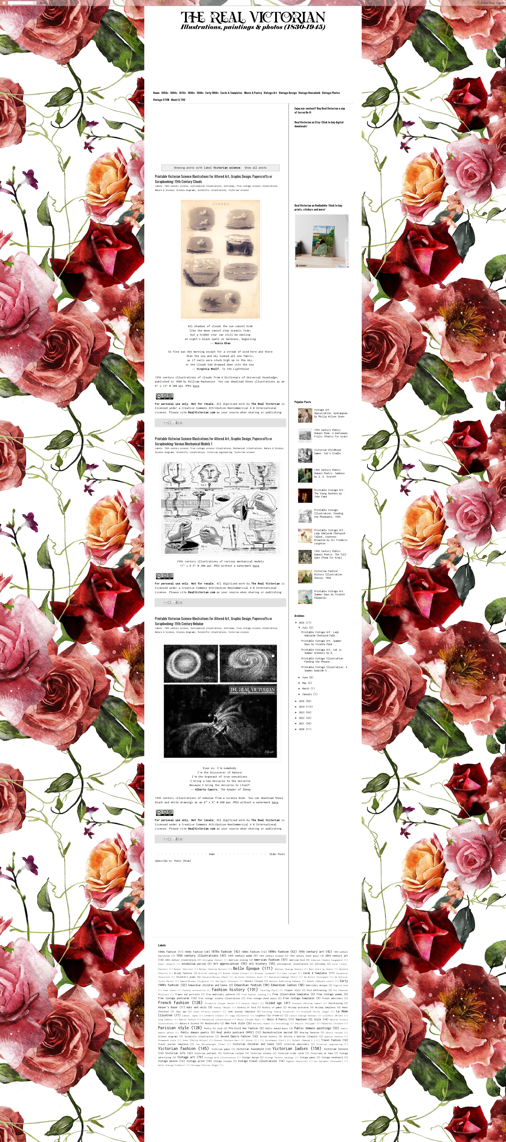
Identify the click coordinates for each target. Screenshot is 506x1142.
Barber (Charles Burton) (213, 969)
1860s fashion (194, 951)
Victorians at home (322, 1053)
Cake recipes (289, 973)
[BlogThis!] (170, 423)
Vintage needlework (332, 1057)
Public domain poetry (195, 1032)
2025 (302, 701)
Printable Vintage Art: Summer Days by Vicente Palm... (321, 642)
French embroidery (332, 998)
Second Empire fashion (235, 1036)
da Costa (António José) (248, 977)
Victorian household (250, 1049)
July (305, 627)
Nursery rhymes (261, 1023)
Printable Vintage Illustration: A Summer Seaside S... (324, 669)
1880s (191, 93)
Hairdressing (336, 1003)
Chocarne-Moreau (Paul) (215, 977)
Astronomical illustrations (206, 186)
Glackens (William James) (307, 1003)
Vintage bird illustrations (220, 1057)
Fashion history (228, 989)
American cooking (238, 960)
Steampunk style (167, 1040)
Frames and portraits (187, 994)
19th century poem (240, 955)
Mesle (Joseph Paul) (249, 1019)
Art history (258, 963)
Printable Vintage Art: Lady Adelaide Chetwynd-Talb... (320, 634)
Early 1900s (212, 93)
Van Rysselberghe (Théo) (210, 1044)
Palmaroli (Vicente (332, 1023)
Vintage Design (288, 93)
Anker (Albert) (166, 964)
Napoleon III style (308, 1019)
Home (156, 93)
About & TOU (178, 100)
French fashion (173, 1002)
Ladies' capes (190, 1015)
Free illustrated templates (291, 994)
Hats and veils (197, 1007)
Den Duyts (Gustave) (226, 981)
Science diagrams (185, 190)
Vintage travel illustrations (257, 1061)
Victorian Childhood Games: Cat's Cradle (327, 451)
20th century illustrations (180, 960)
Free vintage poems (329, 994)
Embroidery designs (316, 985)
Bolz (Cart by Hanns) (321, 969)
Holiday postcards (298, 1007)
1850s (164, 93)
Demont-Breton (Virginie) (194, 981)
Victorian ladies (290, 1048)
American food (297, 960)
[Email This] (166, 423)
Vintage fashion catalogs (279, 1057)
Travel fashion (331, 1040)
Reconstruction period (277, 1032)
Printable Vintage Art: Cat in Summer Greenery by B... (321, 651)
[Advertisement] (253, 61)
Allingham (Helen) (212, 960)
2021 (302, 723)
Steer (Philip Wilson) (195, 1040)
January (307, 694)
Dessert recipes (254, 981)
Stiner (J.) (252, 1040)
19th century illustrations (197, 955)
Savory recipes (334, 1032)
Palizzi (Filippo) (305, 1023)
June (305, 677)
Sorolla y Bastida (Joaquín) (300, 1036)
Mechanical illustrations (247, 448)
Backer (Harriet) (183, 969)
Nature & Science (164, 190)
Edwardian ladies (283, 985)
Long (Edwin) (165, 1019)
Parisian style (173, 1027)
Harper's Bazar (168, 1007)
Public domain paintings (312, 1028)
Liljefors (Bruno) (333, 1015)
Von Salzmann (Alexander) (328, 1061)
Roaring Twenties (309, 1032)
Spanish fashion (333, 1036)
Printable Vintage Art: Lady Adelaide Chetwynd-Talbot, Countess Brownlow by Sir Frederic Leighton (330, 537)
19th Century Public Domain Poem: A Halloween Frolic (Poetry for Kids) (330, 433)
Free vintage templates (298, 998)
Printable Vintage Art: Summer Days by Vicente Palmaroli (329, 594)
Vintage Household (309, 93)
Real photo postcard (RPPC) (235, 1032)
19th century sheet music (304, 955)
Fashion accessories (194, 990)
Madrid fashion (187, 1019)
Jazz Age (181, 1011)
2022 (302, 717)
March (306, 688)
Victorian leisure (336, 1049)
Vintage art (186, 1057)
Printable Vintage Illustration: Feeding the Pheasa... (322, 660)
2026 (302, 622)
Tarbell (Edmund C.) (303, 1040)
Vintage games (307, 1057)
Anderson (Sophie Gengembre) (327, 960)
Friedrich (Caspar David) (220, 1003)
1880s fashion (251, 951)
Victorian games (221, 1049)
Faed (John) (169, 990)
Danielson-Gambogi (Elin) (283, 977)
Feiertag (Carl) (269, 990)
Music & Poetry (253, 93)
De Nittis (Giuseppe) (316, 977)
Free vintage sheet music (262, 998)
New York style (235, 1023)
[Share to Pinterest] (181, 423)
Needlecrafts (212, 1023)
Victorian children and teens (253, 1044)
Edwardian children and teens (207, 985)
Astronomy (229, 186)
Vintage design (250, 1057)
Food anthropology (317, 990)
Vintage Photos (331, 93)
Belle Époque (246, 968)
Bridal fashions (183, 973)
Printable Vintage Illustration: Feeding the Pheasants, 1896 (328, 513)
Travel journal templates (173, 1044)
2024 (302, 706)
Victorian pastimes (205, 1053)
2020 (302, 729)
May (305, 682)
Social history (268, 1036)
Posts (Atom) (182, 860)
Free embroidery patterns (220, 994)
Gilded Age (273, 1003)
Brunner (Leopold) (265, 973)
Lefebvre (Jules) (214, 1015)
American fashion (266, 959)
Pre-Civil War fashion (243, 1028)
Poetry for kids (213, 1028)
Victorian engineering (219, 452)
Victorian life (175, 1053)
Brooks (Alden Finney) (236, 973)
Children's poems (185, 977)
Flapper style (292, 990)
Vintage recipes (222, 1061)
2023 (302, 712)
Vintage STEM (161, 100)
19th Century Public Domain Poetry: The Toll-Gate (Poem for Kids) (330, 554)
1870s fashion (221, 951)
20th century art (336, 955)
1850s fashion (167, 951)
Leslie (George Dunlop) (303, 1015)
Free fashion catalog (254, 994)
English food (341, 985)
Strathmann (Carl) (275, 1040)
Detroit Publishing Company (284, 981)
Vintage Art (270, 93)
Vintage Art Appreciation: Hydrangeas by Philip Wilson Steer (330, 413)
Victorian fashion (176, 1048)
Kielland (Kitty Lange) (315, 1011)
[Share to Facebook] (177, 423)
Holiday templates (325, 1007)
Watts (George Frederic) (171, 1065)
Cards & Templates (231, 93)
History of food (246, 1007)
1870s (182, 93)
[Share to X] (173, 423)
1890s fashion (278, 951)
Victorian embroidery (296, 1044)
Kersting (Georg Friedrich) (278, 1011)
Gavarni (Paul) (250, 1003)
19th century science (176, 186)
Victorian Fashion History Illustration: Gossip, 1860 (328, 574)
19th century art (311, 951)
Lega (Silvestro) (239, 1015)
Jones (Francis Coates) (207, 1011)
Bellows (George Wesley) (289, 969)
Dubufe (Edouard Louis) (320, 981)
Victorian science (238, 190)
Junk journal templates (241, 1011)
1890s (200, 93)
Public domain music (276, 1028)
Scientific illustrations (212, 190)
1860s (173, 93)
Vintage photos (168, 1061)
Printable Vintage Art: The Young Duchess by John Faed (329, 493)
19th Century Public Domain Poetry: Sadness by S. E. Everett (329, 473)
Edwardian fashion (247, 985)
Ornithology (282, 1023)
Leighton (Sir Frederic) (269, 1015)
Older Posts (277, 854)
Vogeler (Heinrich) (297, 1061)
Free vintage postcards (173, 998)
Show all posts (256, 167)
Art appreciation (226, 963)
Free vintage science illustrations (257, 186)
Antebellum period (194, 963)
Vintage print (196, 1061)
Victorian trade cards (291, 1053)
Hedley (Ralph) (222, 1007)
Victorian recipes (233, 1053)
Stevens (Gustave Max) (226, 1040)
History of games (272, 1007)
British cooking (208, 973)
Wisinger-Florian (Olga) (205, 1065)
